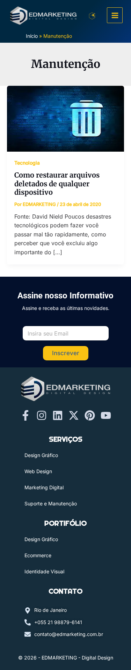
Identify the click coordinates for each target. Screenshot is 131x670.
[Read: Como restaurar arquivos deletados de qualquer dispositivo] (65, 118)
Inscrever (65, 353)
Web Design (38, 471)
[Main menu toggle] (115, 15)
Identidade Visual (44, 571)
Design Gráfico (41, 455)
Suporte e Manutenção (50, 503)
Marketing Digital (44, 487)
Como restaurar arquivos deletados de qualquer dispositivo (57, 183)
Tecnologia (27, 163)
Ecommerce (37, 555)
